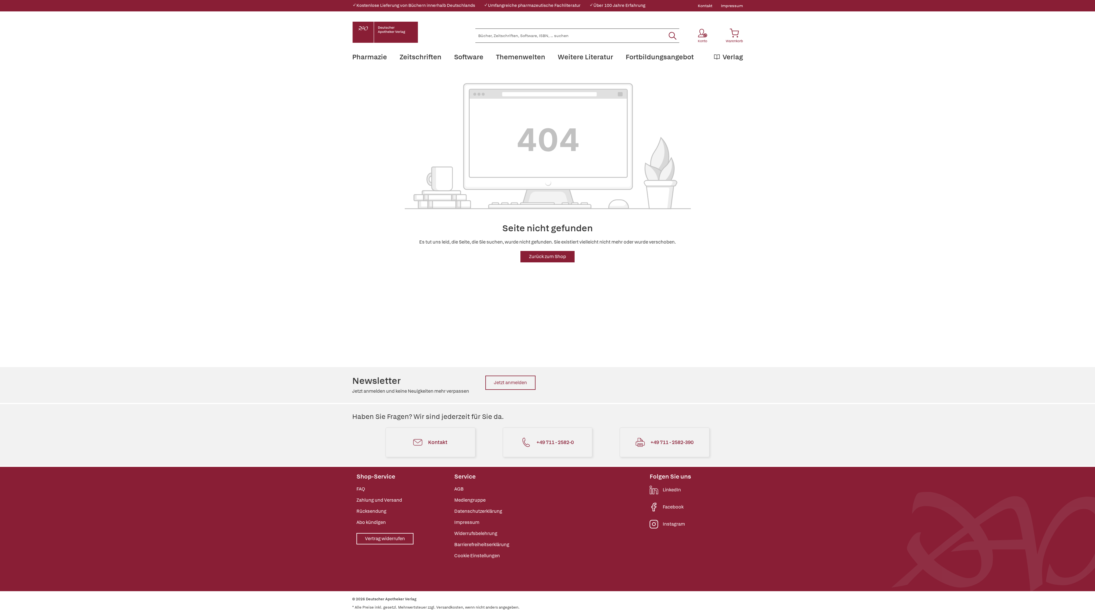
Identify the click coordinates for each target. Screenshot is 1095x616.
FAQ (360, 489)
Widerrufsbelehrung (475, 533)
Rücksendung (371, 511)
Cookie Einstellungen (477, 556)
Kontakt (705, 5)
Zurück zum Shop (547, 257)
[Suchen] (672, 36)
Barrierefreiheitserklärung (481, 545)
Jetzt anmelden (510, 383)
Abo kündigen (371, 522)
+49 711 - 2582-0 (555, 442)
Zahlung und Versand (379, 500)
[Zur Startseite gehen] (385, 32)
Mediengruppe (470, 500)
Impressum (732, 5)
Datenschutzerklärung (478, 511)
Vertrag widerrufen (385, 539)
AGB (459, 489)
